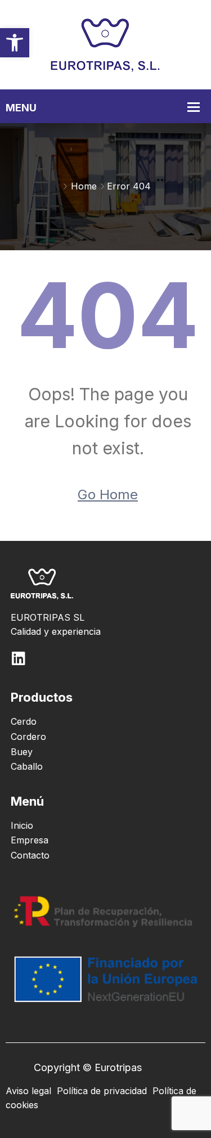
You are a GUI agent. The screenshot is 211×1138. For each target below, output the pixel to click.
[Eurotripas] (105, 43)
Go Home (108, 494)
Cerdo (24, 721)
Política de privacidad (102, 1090)
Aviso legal (28, 1090)
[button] (14, 42)
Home (84, 186)
